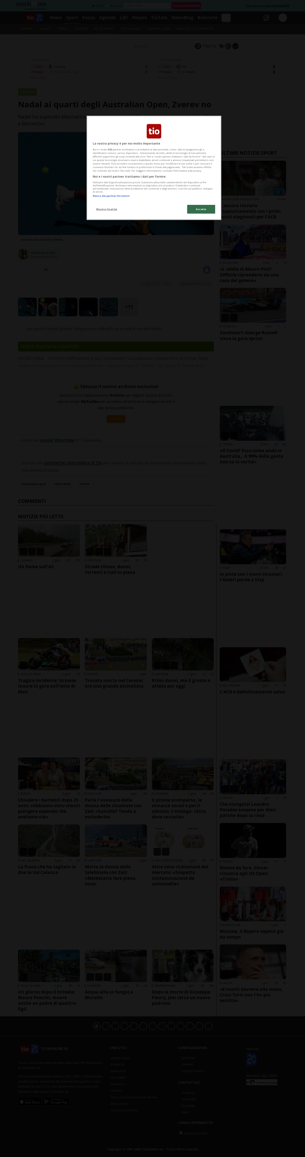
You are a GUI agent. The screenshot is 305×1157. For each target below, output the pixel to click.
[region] (154, 168)
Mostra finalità (106, 209)
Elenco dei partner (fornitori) (111, 195)
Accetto (201, 209)
